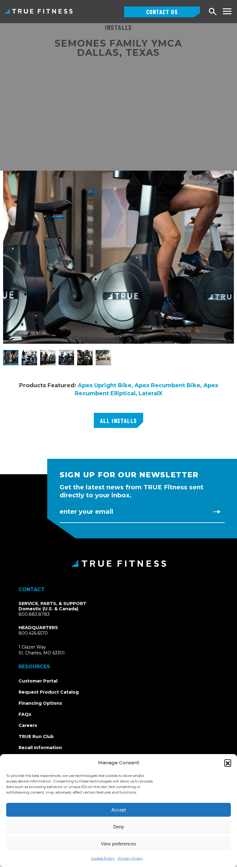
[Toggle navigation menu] (226, 11)
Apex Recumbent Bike (166, 385)
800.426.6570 (33, 633)
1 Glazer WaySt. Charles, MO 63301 (49, 650)
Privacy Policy (130, 858)
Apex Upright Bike (104, 385)
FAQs (25, 714)
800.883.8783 (34, 614)
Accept (118, 809)
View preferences (118, 843)
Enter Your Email (86, 511)
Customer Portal (38, 681)
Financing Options (40, 703)
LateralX (151, 393)
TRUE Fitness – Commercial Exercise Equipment (39, 11)
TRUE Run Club (36, 736)
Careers (28, 725)
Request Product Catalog (49, 692)
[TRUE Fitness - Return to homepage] (118, 563)
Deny (118, 826)
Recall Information (40, 747)
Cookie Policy (103, 858)
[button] (228, 763)
